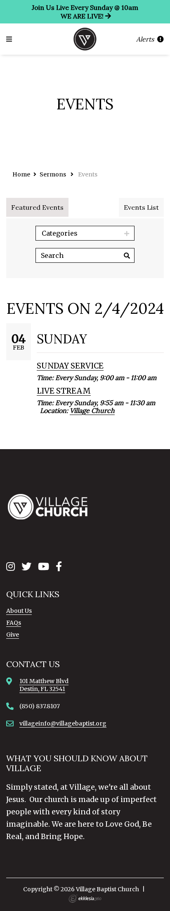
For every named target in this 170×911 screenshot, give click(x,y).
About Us (19, 610)
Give (12, 634)
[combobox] (85, 233)
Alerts (146, 39)
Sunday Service (70, 366)
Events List (141, 207)
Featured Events (37, 207)
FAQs (13, 622)
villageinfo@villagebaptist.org (62, 723)
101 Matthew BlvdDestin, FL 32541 (43, 684)
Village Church (92, 410)
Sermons (53, 174)
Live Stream (64, 391)
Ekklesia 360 (85, 899)
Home (21, 174)
